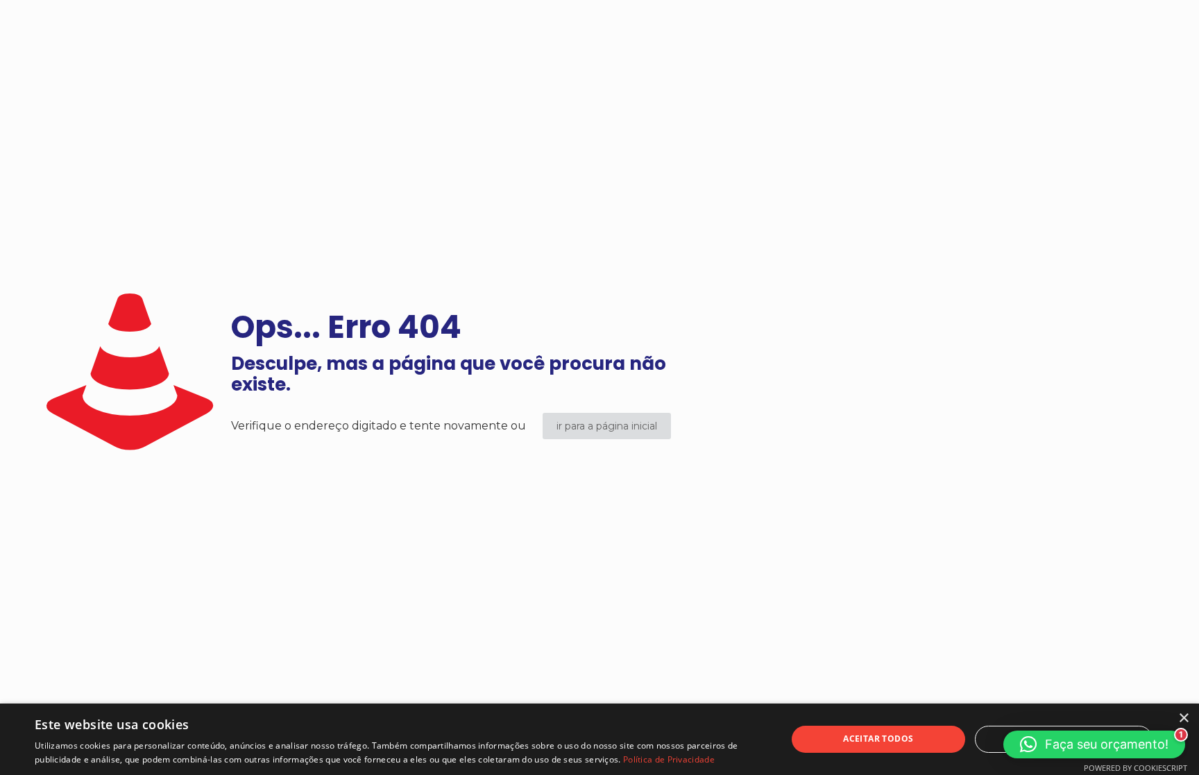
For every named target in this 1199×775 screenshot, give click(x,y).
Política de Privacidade (669, 759)
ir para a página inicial (606, 426)
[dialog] (599, 739)
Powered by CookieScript (1135, 768)
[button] (1094, 744)
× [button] (1183, 718)
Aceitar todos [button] (878, 738)
